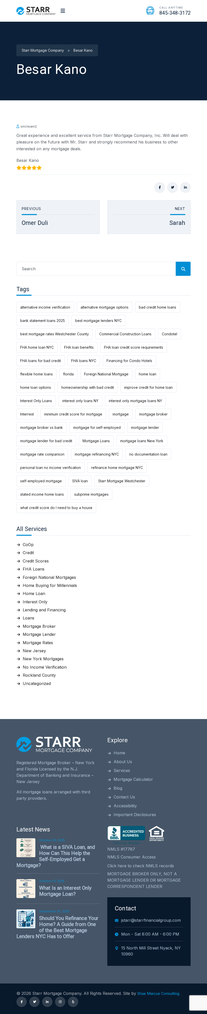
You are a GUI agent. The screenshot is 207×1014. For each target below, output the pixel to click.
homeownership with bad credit (87, 387)
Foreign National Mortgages (49, 577)
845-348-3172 (175, 13)
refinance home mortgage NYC (117, 467)
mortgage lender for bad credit (46, 441)
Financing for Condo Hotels (129, 361)
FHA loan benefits (79, 347)
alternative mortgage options (104, 307)
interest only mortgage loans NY (135, 401)
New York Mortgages (43, 658)
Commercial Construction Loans (125, 334)
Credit (28, 552)
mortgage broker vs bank (41, 427)
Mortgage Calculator (133, 779)
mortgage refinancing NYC (97, 454)
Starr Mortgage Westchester (121, 481)
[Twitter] (172, 187)
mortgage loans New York (141, 441)
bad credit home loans (157, 307)
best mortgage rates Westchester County (54, 334)
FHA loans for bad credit (40, 361)
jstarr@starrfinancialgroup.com (151, 920)
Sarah (177, 223)
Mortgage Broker (39, 626)
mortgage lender (145, 427)
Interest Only (35, 601)
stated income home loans (42, 494)
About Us (123, 761)
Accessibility (125, 805)
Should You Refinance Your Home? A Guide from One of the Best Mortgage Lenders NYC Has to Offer (57, 927)
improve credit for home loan (148, 387)
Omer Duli (35, 223)
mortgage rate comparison (42, 454)
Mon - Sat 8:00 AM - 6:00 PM (150, 934)
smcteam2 (28, 126)
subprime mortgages (91, 494)
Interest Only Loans (36, 401)
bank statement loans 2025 (42, 320)
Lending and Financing (44, 609)
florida (68, 374)
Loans (28, 617)
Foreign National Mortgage (106, 374)
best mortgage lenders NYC (98, 320)
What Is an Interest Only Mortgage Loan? (65, 891)
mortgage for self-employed (97, 427)
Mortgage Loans (96, 441)
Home (119, 752)
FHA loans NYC (83, 361)
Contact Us (124, 796)
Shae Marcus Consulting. (158, 993)
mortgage (121, 414)
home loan (147, 374)
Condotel (169, 334)
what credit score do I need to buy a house (56, 507)
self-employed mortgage (41, 481)
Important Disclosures (135, 814)
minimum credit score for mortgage (73, 414)
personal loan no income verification (50, 467)
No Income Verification (45, 667)
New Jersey (34, 650)
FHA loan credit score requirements (133, 347)
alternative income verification (45, 307)
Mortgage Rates (38, 642)
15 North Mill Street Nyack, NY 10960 (151, 951)
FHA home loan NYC (37, 347)
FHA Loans (33, 569)
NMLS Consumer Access (131, 856)
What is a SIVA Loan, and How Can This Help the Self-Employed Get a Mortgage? (55, 856)
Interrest (27, 414)
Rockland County (39, 675)
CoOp (28, 544)
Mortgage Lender (39, 634)
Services (122, 770)
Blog (118, 788)
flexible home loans (36, 374)
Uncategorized (37, 683)
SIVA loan (80, 481)
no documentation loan (148, 454)
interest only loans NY (80, 401)
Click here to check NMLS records (140, 865)
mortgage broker (153, 414)
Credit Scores (36, 560)
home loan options (35, 387)
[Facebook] (159, 187)
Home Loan (34, 593)
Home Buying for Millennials (50, 585)
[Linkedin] (185, 187)
